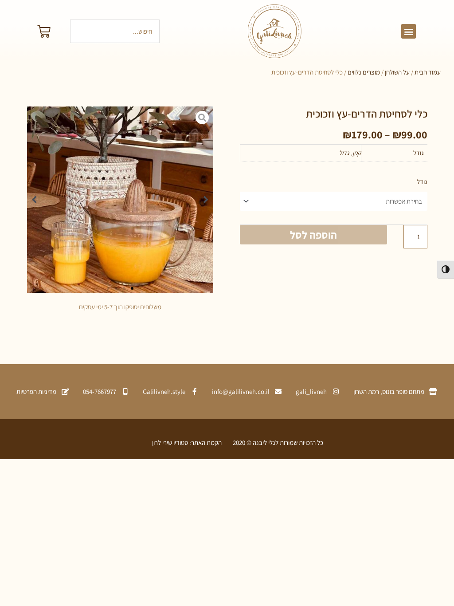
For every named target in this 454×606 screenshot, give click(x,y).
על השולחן (397, 72)
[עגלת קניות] (44, 31)
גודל (422, 181)
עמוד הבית (428, 72)
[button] (408, 31)
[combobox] (115, 31)
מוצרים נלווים (364, 72)
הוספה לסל (313, 235)
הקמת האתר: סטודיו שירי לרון (187, 442)
